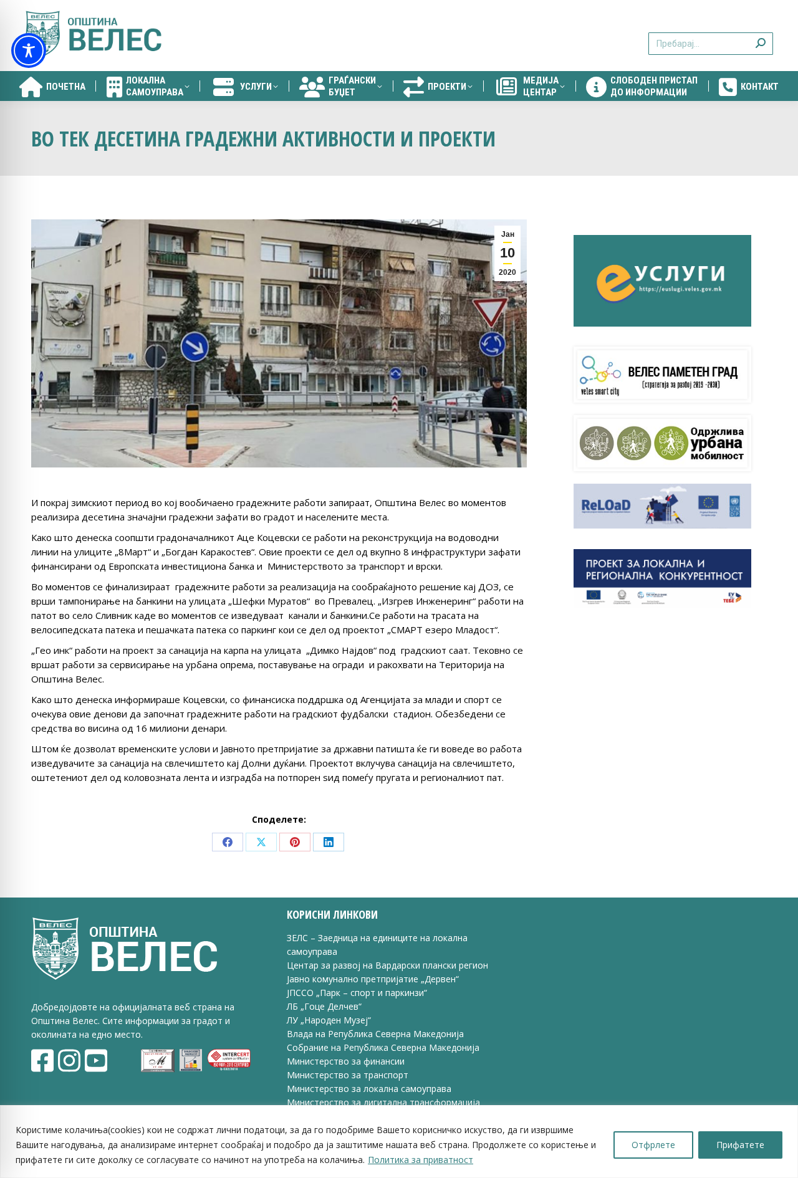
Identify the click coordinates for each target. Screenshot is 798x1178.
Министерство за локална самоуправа (369, 1088)
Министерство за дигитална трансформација (383, 1102)
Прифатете (740, 1145)
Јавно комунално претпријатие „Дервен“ (373, 979)
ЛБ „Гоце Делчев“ (324, 1006)
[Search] (761, 36)
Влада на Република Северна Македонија (375, 1034)
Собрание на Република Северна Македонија (383, 1047)
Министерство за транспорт (349, 1075)
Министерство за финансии (346, 1061)
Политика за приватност (420, 1160)
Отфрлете (653, 1145)
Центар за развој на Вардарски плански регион (387, 965)
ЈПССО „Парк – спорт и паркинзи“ (357, 992)
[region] (399, 1141)
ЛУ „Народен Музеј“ (329, 1020)
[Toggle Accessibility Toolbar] (28, 50)
